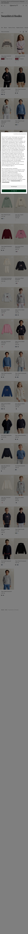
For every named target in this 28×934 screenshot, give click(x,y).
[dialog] (14, 163)
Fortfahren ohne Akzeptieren (19, 133)
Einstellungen (14, 186)
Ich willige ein (14, 190)
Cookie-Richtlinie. (5, 182)
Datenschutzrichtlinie (15, 180)
